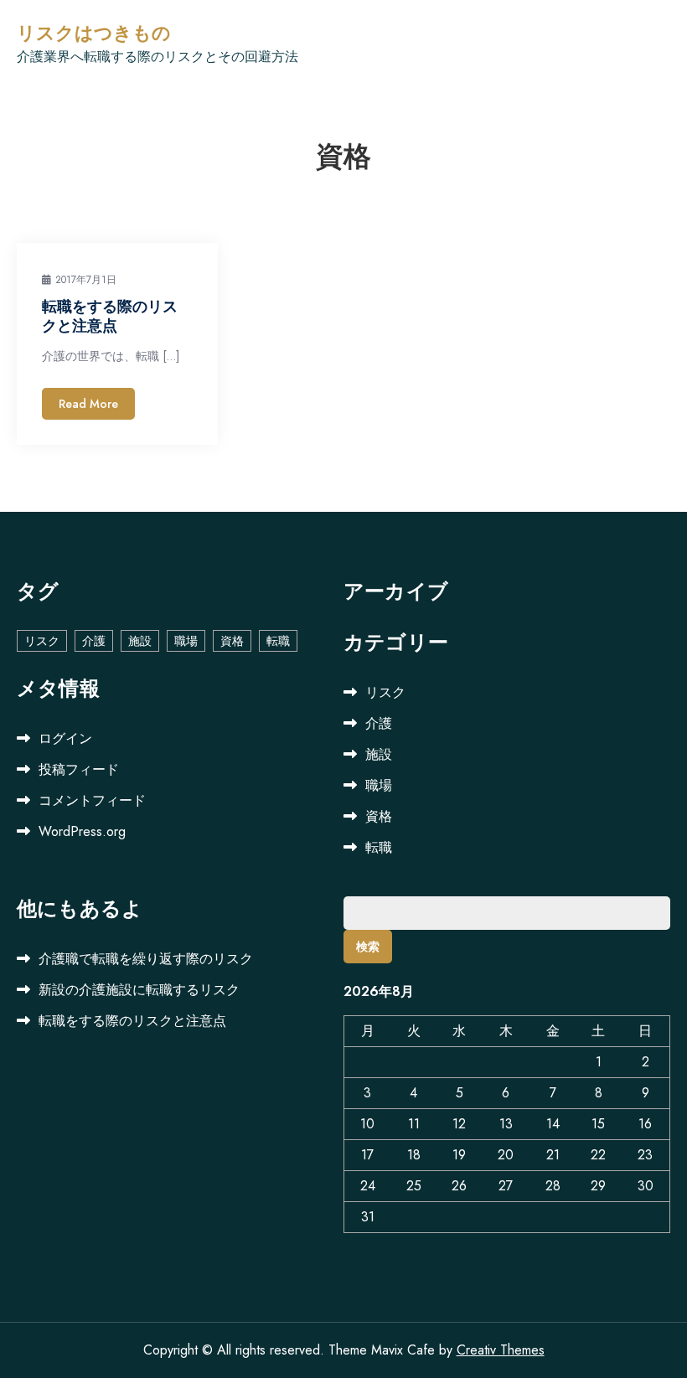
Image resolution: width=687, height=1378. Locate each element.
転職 (278, 640)
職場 (186, 640)
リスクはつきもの (94, 33)
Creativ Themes (501, 1350)
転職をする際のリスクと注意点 (110, 316)
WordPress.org (82, 831)
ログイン (65, 738)
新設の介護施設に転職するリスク (139, 989)
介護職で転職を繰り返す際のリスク (146, 958)
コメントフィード (92, 800)
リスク (41, 640)
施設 (140, 640)
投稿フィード (79, 769)
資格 (232, 640)
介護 (94, 640)
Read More (88, 403)
